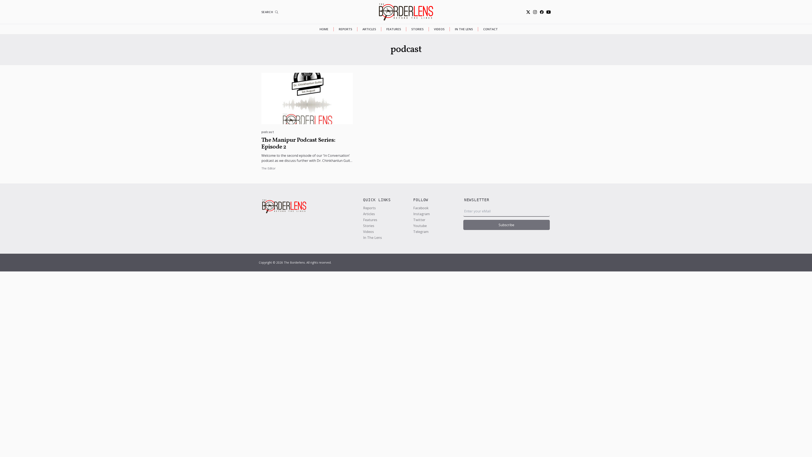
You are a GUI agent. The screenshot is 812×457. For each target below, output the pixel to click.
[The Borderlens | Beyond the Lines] (406, 12)
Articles (369, 29)
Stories (417, 29)
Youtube (420, 225)
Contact (490, 29)
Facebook (421, 208)
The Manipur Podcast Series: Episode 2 (298, 143)
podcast (267, 132)
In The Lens (464, 29)
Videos (439, 29)
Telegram (421, 231)
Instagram (421, 214)
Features (393, 29)
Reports (345, 29)
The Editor (268, 168)
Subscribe (506, 225)
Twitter (419, 219)
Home (324, 29)
